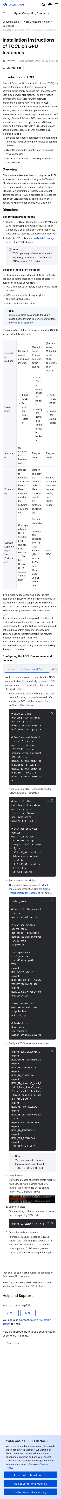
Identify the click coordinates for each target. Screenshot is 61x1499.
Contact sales (28, 1319)
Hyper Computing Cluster (36, 21)
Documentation (11, 21)
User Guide (8, 25)
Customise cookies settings (30, 1492)
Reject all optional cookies (30, 1483)
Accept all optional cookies (30, 1475)
